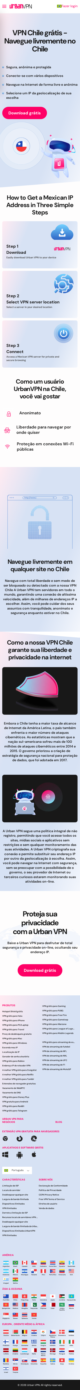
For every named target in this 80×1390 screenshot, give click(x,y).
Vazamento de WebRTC (13, 1088)
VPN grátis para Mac (12, 1038)
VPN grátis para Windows (14, 1043)
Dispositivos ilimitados (13, 1204)
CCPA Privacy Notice (49, 1195)
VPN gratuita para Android (15, 1102)
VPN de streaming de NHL (54, 1055)
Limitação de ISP (10, 1186)
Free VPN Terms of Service (52, 1199)
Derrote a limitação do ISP (15, 1213)
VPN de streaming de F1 (53, 1064)
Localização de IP (10, 1052)
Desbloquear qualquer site (15, 1195)
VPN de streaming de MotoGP (56, 1069)
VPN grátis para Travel (13, 1029)
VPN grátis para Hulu (12, 1016)
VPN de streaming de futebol (56, 1046)
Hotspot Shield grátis (12, 1011)
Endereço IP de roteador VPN (16, 1065)
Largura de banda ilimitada (15, 1199)
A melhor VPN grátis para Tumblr (18, 1079)
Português (18, 1170)
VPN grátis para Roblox (13, 1061)
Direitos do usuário (48, 1204)
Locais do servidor (11, 1190)
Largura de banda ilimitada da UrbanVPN (20, 1226)
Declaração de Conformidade (53, 1186)
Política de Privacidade (50, 1190)
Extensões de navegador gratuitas (19, 1083)
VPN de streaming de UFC (54, 1060)
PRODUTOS (8, 1005)
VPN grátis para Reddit (13, 1106)
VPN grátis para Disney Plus (15, 1097)
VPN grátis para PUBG (52, 1010)
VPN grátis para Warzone (54, 1024)
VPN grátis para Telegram (14, 1111)
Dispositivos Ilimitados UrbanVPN (18, 1231)
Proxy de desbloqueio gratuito (17, 1034)
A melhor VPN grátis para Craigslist (19, 1070)
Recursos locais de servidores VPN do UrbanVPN (20, 1217)
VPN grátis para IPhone (13, 1020)
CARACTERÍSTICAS (13, 1179)
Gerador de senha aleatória (15, 1056)
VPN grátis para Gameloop (55, 1019)
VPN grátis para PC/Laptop (15, 1025)
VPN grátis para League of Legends (58, 1028)
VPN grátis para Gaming (54, 1006)
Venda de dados (46, 1208)
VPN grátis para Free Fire (54, 1015)
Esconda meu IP (10, 1047)
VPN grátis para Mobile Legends (57, 1033)
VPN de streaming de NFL (54, 1051)
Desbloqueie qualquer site (15, 1222)
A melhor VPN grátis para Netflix (17, 1074)
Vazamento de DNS (11, 1092)
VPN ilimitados (9, 1208)
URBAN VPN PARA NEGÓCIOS (13, 1121)
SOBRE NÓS (46, 1179)
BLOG (58, 1122)
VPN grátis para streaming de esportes (58, 1042)
